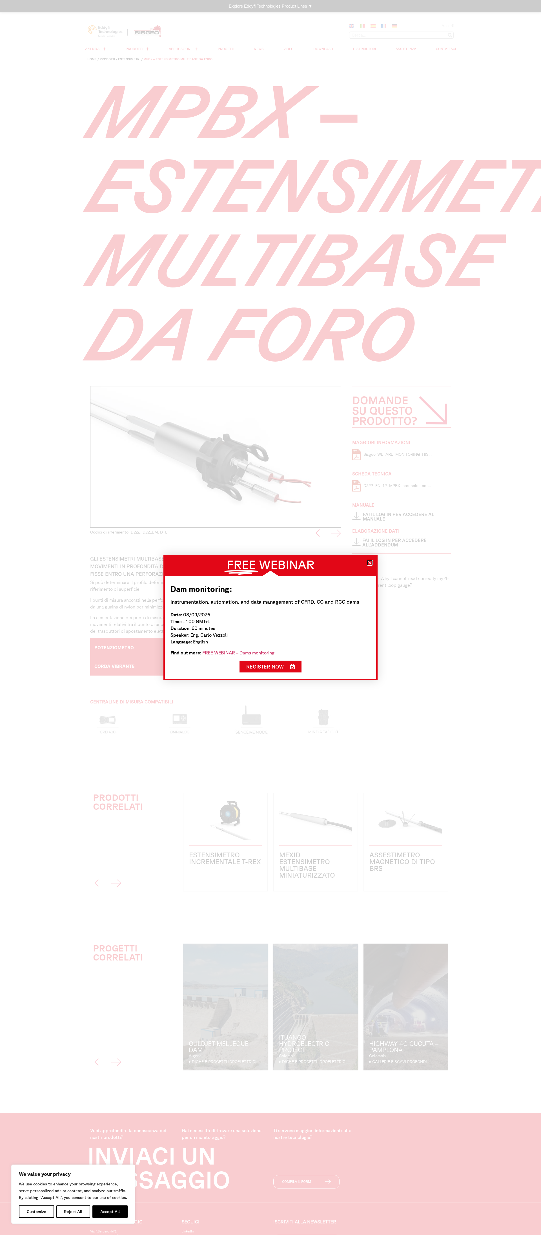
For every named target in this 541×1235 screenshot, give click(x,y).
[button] (370, 563)
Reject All (73, 1211)
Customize (36, 1211)
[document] (270, 617)
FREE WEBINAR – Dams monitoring (238, 652)
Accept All (110, 1211)
